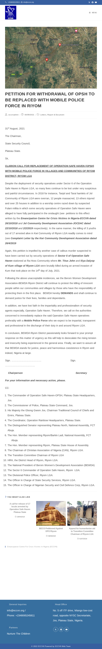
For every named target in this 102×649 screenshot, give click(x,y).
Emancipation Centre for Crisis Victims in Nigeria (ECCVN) (32, 547)
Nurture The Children (18, 633)
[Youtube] (66, 629)
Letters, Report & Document (52, 115)
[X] (55, 629)
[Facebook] (61, 629)
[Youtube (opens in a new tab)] (95, 2)
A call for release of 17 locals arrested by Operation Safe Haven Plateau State (20, 508)
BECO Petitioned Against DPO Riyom (51, 529)
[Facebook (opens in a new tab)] (92, 2)
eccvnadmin (13, 115)
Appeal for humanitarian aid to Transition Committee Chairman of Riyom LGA (82, 531)
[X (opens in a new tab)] (89, 2)
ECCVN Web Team (63, 646)
